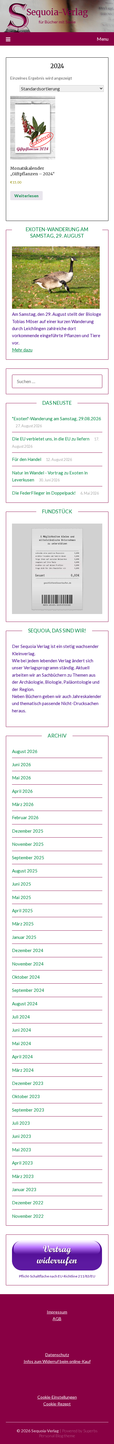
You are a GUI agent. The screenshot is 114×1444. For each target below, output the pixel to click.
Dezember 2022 (27, 1202)
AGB (57, 1318)
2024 (57, 66)
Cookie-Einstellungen (57, 1397)
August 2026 (24, 751)
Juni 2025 (21, 883)
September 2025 (28, 857)
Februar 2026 (25, 817)
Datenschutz (57, 1354)
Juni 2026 (21, 764)
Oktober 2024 (26, 977)
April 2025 (22, 910)
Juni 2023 (21, 1136)
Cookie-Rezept (57, 1403)
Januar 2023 (24, 1189)
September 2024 (28, 990)
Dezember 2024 (27, 950)
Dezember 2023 (27, 1083)
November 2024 (28, 963)
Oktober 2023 (26, 1096)
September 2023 (28, 1109)
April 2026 (22, 791)
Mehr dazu (22, 349)
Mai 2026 (21, 777)
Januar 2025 (24, 937)
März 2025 (23, 923)
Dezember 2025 (27, 831)
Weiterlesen (26, 195)
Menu (102, 39)
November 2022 (28, 1216)
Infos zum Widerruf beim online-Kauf (57, 1361)
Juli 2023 (21, 1123)
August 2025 (24, 870)
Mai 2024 (21, 1043)
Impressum (57, 1311)
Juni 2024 (21, 1030)
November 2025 (28, 844)
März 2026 (23, 804)
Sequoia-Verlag (57, 12)
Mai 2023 (21, 1149)
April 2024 (22, 1056)
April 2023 (22, 1162)
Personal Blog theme (57, 1435)
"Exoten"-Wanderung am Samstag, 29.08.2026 (56, 418)
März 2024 (23, 1070)
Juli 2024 (21, 1016)
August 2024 (24, 1003)
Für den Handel (26, 459)
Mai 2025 (21, 897)
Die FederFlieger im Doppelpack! (44, 492)
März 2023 (23, 1176)
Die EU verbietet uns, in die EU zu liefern (50, 438)
